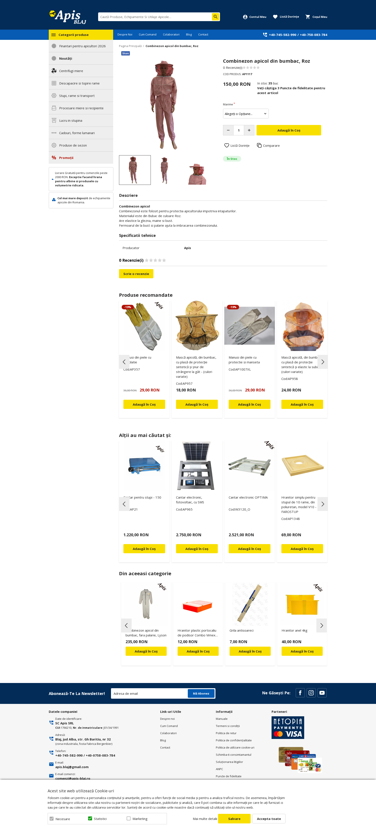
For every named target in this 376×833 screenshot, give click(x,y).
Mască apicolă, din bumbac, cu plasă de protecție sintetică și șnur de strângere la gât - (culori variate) (196, 367)
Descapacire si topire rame (79, 83)
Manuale (222, 719)
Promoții (66, 157)
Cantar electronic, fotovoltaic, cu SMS (190, 499)
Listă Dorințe (240, 145)
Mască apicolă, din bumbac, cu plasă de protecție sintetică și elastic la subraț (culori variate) (301, 364)
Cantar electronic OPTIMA (248, 497)
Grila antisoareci (241, 630)
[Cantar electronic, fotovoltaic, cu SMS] (197, 465)
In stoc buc (267, 83)
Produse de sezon (73, 145)
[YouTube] (322, 692)
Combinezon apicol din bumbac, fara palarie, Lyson (146, 632)
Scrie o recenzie (136, 273)
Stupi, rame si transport (77, 95)
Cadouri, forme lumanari (77, 133)
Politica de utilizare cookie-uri (235, 747)
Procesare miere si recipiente (81, 108)
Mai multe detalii (205, 818)
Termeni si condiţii (228, 726)
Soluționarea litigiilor (229, 762)
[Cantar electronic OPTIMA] (249, 465)
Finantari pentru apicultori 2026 (82, 46)
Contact (203, 34)
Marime (228, 104)
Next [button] (322, 362)
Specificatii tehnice (137, 235)
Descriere (128, 195)
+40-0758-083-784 (100, 755)
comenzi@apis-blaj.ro (72, 778)
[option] (166, 105)
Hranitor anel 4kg (294, 630)
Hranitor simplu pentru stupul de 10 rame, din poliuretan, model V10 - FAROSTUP (298, 504)
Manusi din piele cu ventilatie (137, 359)
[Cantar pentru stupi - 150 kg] (144, 465)
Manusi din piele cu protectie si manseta (244, 359)
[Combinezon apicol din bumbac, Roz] (135, 170)
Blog (189, 34)
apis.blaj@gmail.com (72, 767)
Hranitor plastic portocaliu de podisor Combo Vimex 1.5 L (197, 633)
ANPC (219, 769)
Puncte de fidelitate (229, 776)
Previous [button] (124, 362)
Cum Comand (147, 34)
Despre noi (167, 719)
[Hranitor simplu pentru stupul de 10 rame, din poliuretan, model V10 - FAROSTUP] (302, 465)
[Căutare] (215, 16)
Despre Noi (125, 34)
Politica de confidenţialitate (234, 740)
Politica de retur (226, 733)
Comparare (271, 145)
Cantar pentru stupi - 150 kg (142, 499)
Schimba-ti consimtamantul (233, 755)
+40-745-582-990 (282, 34)
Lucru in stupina (70, 120)
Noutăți (65, 58)
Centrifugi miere (71, 71)
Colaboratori (171, 34)
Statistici (100, 818)
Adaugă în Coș (146, 651)
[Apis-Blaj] (67, 17)
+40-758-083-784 (313, 34)
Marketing (140, 818)
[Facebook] (300, 692)
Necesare (62, 819)
